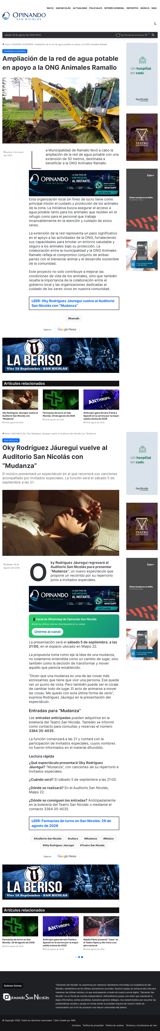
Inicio (7, 44)
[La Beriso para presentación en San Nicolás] (60, 355)
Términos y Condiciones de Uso (141, 1025)
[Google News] (67, 329)
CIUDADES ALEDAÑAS (22, 44)
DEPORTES (132, 8)
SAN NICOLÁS (63, 8)
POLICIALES (95, 8)
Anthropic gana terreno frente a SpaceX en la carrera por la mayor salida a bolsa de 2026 (101, 415)
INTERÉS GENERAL (114, 8)
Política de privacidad (93, 1025)
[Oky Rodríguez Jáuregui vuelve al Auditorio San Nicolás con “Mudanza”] (20, 400)
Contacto (76, 1025)
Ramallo (74, 318)
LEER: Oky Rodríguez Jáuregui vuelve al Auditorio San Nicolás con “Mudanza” (73, 303)
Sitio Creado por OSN (65, 1020)
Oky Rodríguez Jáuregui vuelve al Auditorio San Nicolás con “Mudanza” (20, 415)
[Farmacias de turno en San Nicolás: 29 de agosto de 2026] (61, 400)
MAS (154, 8)
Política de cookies (115, 1025)
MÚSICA (144, 8)
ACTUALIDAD (80, 8)
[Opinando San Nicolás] (24, 16)
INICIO (50, 8)
